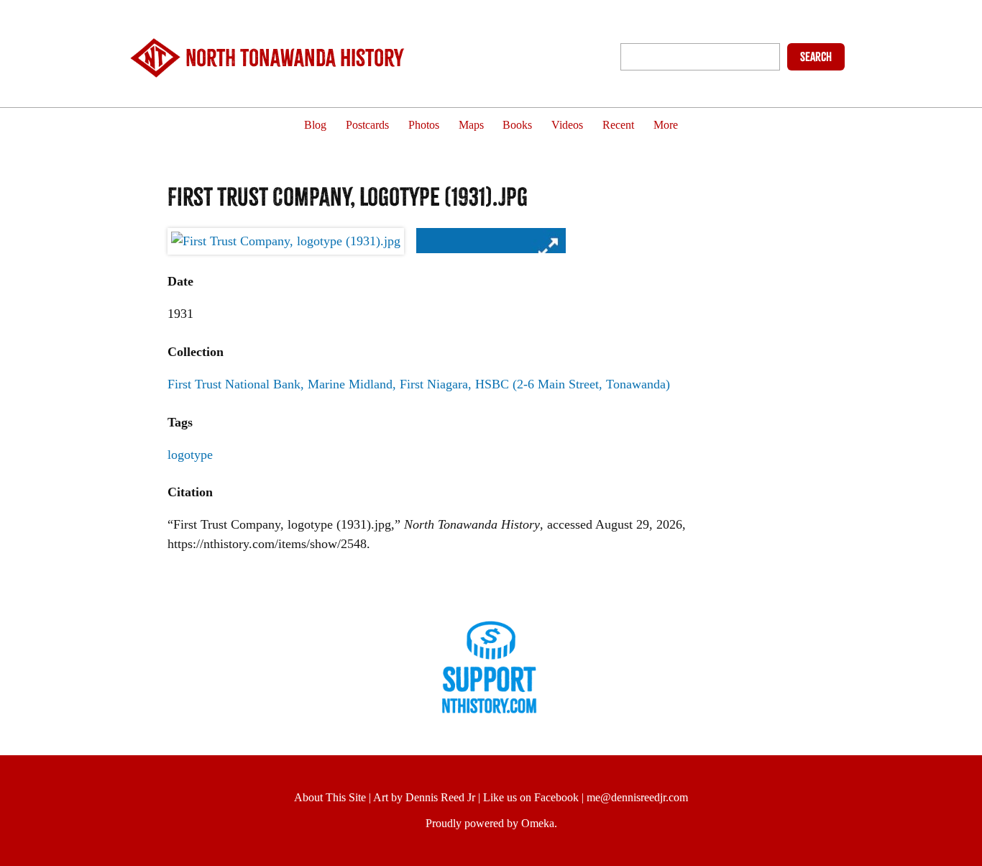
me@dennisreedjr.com (637, 797)
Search (816, 57)
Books (517, 125)
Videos (567, 125)
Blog (315, 125)
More (665, 125)
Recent (618, 125)
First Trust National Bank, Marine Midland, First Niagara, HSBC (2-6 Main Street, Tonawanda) (419, 384)
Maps (471, 125)
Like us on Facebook (531, 797)
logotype (190, 454)
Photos (423, 125)
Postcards (367, 125)
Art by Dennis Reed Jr (424, 797)
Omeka (537, 823)
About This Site (330, 797)
